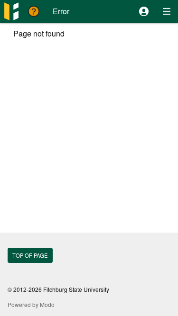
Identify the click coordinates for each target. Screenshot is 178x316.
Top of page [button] (29, 255)
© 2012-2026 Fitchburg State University (58, 289)
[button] (143, 11)
